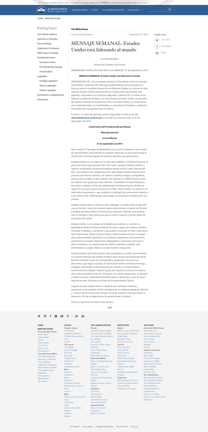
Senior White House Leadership (99, 351)
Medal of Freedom (98, 413)
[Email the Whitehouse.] (82, 316)
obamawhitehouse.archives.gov (86, 117)
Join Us (120, 345)
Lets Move (95, 391)
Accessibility (87, 427)
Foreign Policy (70, 358)
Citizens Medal (123, 386)
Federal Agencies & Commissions (152, 390)
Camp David (149, 369)
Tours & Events (123, 347)
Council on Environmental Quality (101, 379)
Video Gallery (43, 343)
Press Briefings (44, 43)
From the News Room (47, 332)
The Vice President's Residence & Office (152, 359)
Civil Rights (69, 347)
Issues (95, 10)
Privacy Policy (122, 427)
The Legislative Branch (153, 380)
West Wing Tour (150, 331)
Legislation (42, 76)
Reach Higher (96, 397)
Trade (66, 405)
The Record (69, 331)
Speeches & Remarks (47, 39)
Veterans (67, 413)
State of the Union (98, 408)
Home (40, 19)
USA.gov (134, 427)
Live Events (43, 345)
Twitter (163, 39)
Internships (121, 356)
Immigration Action (72, 367)
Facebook (163, 45)
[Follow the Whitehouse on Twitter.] (39, 316)
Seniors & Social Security (74, 397)
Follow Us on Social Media (128, 331)
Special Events (97, 405)
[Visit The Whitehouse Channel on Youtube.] (61, 316)
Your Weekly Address (47, 34)
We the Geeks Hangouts (127, 334)
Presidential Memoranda (50, 67)
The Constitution (150, 386)
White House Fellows (126, 358)
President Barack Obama (101, 331)
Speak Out (121, 378)
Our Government (151, 375)
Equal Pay (68, 380)
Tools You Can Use (125, 342)
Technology (69, 402)
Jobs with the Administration (123, 351)
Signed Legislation (47, 85)
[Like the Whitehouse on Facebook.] (50, 316)
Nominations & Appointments (50, 95)
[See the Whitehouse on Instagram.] (45, 316)
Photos (41, 340)
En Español (74, 427)
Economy (68, 353)
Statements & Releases (48, 48)
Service (67, 391)
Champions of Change (126, 389)
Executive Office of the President (100, 346)
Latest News (43, 334)
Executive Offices (98, 358)
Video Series (149, 339)
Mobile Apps (122, 336)
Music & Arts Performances (43, 349)
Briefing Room (79, 10)
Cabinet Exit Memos (72, 334)
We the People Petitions (127, 380)
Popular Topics (71, 328)
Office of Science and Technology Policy (100, 368)
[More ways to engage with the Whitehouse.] (68, 316)
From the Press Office (47, 354)
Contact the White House (127, 383)
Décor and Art (149, 342)
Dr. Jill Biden (96, 339)
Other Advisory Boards (100, 356)
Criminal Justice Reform (74, 336)
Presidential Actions (46, 57)
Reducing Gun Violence (73, 386)
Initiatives (95, 389)
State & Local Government (155, 397)
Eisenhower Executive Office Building (153, 365)
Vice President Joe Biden (101, 334)
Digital (120, 328)
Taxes (66, 400)
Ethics (66, 378)
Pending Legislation (48, 81)
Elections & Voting (151, 394)
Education (68, 356)
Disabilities (68, 375)
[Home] (51, 13)
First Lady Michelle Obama (102, 336)
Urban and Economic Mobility (72, 409)
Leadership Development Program (127, 373)
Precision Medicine (98, 402)
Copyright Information (104, 427)
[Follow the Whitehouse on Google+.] (56, 316)
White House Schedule (47, 53)
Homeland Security (72, 383)
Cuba (66, 339)
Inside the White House (154, 328)
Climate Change (70, 350)
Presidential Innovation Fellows (126, 362)
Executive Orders (47, 62)
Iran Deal (68, 364)
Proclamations (46, 71)
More (66, 369)
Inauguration (96, 411)
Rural (66, 389)
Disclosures (42, 99)
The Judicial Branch (152, 383)
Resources (148, 400)
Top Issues (69, 345)
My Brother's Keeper (99, 400)
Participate (123, 325)
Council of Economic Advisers (99, 373)
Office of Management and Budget (101, 362)
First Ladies (148, 356)
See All (67, 342)
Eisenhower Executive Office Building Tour (153, 335)
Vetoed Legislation (47, 90)
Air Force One (149, 372)
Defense (67, 372)
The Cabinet (96, 342)
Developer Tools (123, 339)
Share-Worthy (43, 337)
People (94, 328)
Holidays (147, 345)
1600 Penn (133, 10)
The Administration (113, 10)
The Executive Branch (153, 378)
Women (67, 416)
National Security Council (101, 383)
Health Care (69, 361)
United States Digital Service (125, 368)
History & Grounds (152, 350)
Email (163, 52)
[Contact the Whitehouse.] (75, 316)
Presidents (148, 353)
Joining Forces (97, 394)
